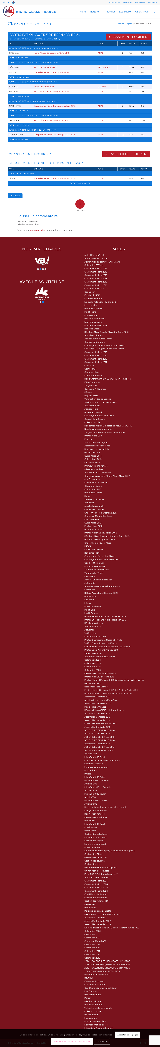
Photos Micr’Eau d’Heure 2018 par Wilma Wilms (108, 693)
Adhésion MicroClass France (98, 339)
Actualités (89, 630)
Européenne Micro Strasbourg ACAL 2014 (54, 178)
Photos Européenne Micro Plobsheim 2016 (105, 616)
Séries (87, 496)
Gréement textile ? (93, 763)
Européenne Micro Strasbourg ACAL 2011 (54, 135)
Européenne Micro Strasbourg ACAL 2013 (54, 106)
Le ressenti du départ (95, 844)
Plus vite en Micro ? (94, 683)
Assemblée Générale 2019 (97, 713)
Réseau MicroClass (93, 469)
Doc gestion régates (94, 814)
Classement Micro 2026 (96, 891)
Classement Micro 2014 (95, 355)
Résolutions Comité (93, 623)
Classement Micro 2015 (95, 359)
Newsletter (127, 2)
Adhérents (152, 2)
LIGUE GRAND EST (47, 38)
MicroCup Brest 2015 (44, 86)
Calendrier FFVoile (93, 265)
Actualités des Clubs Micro (97, 472)
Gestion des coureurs (94, 861)
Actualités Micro (92, 405)
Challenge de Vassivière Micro (99, 556)
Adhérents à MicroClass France (99, 656)
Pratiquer (89, 439)
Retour (16, 195)
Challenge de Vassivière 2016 (99, 415)
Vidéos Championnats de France (100, 643)
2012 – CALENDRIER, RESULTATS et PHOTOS (107, 968)
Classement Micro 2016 (95, 275)
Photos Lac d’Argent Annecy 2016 (101, 650)
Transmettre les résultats (96, 569)
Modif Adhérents (92, 606)
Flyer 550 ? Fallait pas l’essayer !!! (101, 874)
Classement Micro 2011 (95, 268)
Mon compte (90, 315)
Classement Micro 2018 (95, 278)
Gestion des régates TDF (96, 901)
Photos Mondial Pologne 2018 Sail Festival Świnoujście (111, 690)
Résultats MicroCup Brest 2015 (99, 539)
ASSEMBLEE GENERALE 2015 (99, 737)
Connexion (89, 292)
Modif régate (90, 827)
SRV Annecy (104, 67)
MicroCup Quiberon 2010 (96, 974)
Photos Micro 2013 (93, 526)
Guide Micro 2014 (93, 456)
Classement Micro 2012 (95, 272)
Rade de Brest (91, 329)
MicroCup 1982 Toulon (95, 794)
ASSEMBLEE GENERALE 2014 (99, 740)
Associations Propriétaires (97, 446)
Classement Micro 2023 (96, 881)
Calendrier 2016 (92, 954)
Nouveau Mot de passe (96, 325)
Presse (87, 774)
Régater (88, 392)
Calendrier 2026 (92, 670)
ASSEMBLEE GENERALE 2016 (99, 730)
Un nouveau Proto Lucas (96, 871)
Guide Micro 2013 (93, 489)
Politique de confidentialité (97, 911)
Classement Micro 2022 (96, 288)
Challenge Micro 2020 (95, 941)
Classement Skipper (126, 154)
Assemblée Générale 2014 (97, 744)
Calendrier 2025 (92, 663)
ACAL (100, 53)
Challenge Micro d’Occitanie (98, 516)
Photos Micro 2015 (93, 436)
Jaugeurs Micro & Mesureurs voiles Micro (104, 432)
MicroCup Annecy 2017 (45, 67)
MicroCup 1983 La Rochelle (97, 787)
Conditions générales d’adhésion (100, 988)
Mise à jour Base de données (98, 1028)
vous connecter (37, 230)
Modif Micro (90, 312)
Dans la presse (91, 519)
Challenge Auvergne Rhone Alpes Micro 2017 (107, 476)
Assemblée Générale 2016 (97, 727)
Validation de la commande (98, 1008)
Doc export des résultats (96, 449)
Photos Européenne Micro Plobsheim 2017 (105, 620)
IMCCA (87, 546)
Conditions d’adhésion (95, 894)
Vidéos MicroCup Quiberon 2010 (100, 402)
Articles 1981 (90, 797)
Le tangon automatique (96, 767)
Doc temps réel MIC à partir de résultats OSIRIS (108, 426)
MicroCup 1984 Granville (96, 780)
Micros (87, 603)
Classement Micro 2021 (95, 285)
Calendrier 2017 (92, 951)
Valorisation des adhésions (97, 399)
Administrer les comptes (96, 258)
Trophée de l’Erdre (93, 573)
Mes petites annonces (95, 707)
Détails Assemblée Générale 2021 (101, 593)
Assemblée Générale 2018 (97, 717)
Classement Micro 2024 (96, 884)
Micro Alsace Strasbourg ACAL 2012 (52, 120)
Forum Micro (114, 2)
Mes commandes (92, 994)
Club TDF (89, 365)
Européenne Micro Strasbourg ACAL (52, 72)
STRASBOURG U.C (21, 38)
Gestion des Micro (93, 864)
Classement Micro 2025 (96, 887)
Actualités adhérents (94, 255)
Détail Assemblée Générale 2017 (100, 723)
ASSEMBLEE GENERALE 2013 (99, 747)
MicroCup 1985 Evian (94, 777)
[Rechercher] (154, 12)
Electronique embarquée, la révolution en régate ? (109, 851)
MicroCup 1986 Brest (94, 757)
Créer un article (92, 422)
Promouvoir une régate (96, 466)
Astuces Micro (91, 409)
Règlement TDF (92, 553)
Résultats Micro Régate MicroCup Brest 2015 (106, 332)
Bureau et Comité (93, 412)
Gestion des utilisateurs (95, 834)
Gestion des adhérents (95, 817)
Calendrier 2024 (92, 660)
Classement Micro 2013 (95, 352)
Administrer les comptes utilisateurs (102, 262)
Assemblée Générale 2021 (97, 697)
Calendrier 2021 (92, 938)
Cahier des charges (94, 509)
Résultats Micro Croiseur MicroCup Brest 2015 (107, 536)
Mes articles (90, 820)
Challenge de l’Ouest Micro (97, 543)
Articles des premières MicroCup (100, 700)
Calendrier (89, 590)
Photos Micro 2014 (93, 529)
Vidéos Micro (90, 633)
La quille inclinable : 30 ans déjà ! (101, 302)
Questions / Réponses (95, 389)
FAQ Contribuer (92, 382)
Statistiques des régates (96, 442)
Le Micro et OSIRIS (93, 549)
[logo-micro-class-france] (29, 12)
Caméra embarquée (94, 342)
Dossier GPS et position (96, 482)
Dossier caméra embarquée (98, 429)
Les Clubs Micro (92, 991)
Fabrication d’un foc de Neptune (100, 867)
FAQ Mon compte (93, 298)
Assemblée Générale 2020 (97, 703)
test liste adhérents (93, 1004)
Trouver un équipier (94, 499)
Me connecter (91, 1014)
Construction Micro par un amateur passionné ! (107, 646)
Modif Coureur (91, 613)
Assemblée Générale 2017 (97, 720)
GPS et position (92, 452)
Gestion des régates (94, 841)
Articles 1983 (90, 784)
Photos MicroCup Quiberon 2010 (100, 533)
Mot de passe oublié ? (95, 318)
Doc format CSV (92, 479)
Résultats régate (92, 1001)
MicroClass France (93, 308)
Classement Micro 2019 (95, 282)
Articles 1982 (90, 790)
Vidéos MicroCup (92, 626)
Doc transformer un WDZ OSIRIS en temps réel (107, 379)
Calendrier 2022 (92, 934)
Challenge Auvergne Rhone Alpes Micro (104, 345)
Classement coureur (30, 23)
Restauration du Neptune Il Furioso (101, 914)
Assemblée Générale (94, 917)
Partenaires (140, 2)
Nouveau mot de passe (96, 1025)
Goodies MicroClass (94, 563)
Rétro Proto (90, 831)
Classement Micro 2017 (95, 362)
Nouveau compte (93, 322)
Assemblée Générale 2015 (97, 733)
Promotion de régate (94, 566)
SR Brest (102, 86)
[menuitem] (114, 2)
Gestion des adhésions (95, 897)
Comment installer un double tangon (102, 760)
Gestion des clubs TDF (95, 857)
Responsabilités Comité (96, 687)
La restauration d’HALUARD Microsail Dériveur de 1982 (111, 928)
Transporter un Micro (94, 653)
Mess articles (90, 305)
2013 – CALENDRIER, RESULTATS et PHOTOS (107, 964)
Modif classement (93, 847)
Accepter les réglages (127, 1035)
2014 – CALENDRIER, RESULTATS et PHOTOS (107, 961)
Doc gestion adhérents (95, 810)
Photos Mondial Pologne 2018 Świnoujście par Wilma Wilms (114, 680)
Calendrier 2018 (92, 948)
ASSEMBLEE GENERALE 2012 (99, 750)
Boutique (88, 978)
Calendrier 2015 (92, 958)
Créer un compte (92, 1011)
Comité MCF (90, 369)
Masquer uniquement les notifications (71, 1041)
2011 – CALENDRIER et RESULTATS (102, 971)
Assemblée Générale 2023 (97, 924)
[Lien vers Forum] (13, 2)
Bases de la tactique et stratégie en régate (105, 807)
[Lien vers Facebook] (4, 2)
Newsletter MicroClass (95, 636)
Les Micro (89, 600)
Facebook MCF (92, 295)
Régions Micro (91, 395)
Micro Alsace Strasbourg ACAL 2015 (52, 91)
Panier (87, 998)
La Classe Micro (92, 462)
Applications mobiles (94, 506)
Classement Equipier (128, 37)
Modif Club (89, 610)
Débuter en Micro (93, 375)
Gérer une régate (93, 486)
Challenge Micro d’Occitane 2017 (100, 513)
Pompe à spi (90, 770)
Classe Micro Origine (94, 419)
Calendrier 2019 (92, 944)
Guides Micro (90, 596)
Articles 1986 (90, 753)
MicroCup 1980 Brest (94, 824)
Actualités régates (93, 335)
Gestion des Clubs (93, 854)
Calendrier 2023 (92, 931)
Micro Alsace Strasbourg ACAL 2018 (52, 53)
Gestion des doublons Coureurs (100, 673)
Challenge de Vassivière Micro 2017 (102, 559)
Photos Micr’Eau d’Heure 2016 (99, 677)
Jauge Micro (90, 385)
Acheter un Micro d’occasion (98, 580)
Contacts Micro (91, 372)
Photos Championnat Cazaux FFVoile (103, 640)
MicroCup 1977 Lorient (95, 837)
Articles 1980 (90, 804)
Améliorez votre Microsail (96, 877)
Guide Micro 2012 (93, 523)
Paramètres (102, 1041)
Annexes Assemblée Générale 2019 (102, 586)
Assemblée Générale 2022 (97, 921)
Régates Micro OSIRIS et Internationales (104, 710)
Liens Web (89, 576)
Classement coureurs (94, 984)
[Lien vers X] (8, 2)
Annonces (89, 503)
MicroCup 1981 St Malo (95, 800)
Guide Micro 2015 (93, 459)
